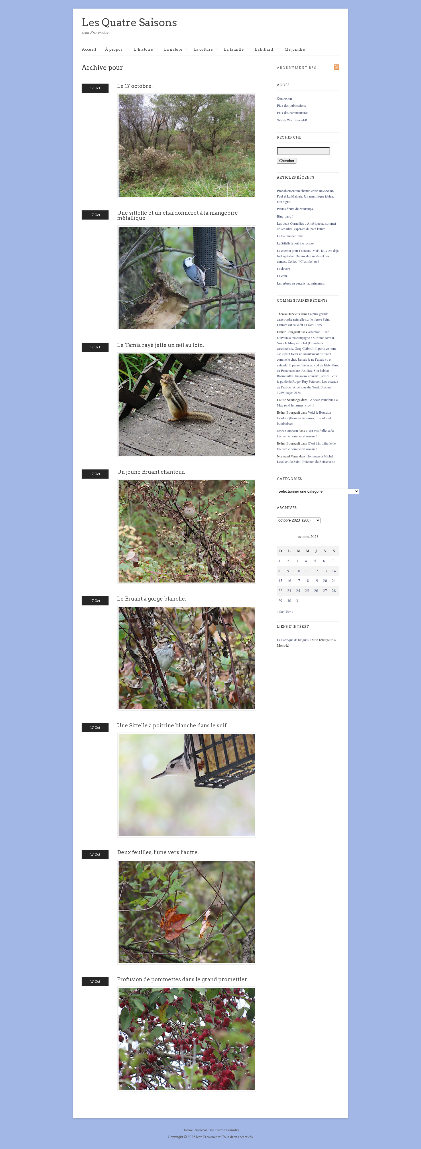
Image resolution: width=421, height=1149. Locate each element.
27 (325, 590)
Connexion (284, 98)
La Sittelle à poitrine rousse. (295, 243)
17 (298, 580)
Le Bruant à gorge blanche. (151, 599)
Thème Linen (192, 1130)
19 (316, 580)
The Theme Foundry (223, 1130)
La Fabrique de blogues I (294, 639)
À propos (114, 49)
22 (280, 590)
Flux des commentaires (292, 112)
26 (316, 590)
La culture (203, 49)
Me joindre (294, 49)
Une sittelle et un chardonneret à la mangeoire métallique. (177, 215)
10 (298, 570)
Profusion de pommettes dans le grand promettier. (182, 979)
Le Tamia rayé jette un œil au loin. (160, 345)
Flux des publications (291, 105)
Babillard (264, 49)
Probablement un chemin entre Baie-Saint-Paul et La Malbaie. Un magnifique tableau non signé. (306, 196)
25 (307, 590)
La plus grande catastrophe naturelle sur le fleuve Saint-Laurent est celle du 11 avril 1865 (304, 319)
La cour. (282, 275)
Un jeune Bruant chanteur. (151, 472)
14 (334, 570)
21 (334, 580)
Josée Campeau (287, 430)
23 (289, 590)
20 (325, 580)
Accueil (89, 49)
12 (316, 570)
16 (289, 580)
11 (307, 570)
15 (280, 580)
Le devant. (284, 268)
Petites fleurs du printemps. (295, 208)
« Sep (280, 611)
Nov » (289, 611)
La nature (173, 49)
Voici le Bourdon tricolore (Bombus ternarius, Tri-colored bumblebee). (304, 417)
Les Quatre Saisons (129, 22)
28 (334, 590)
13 (325, 570)
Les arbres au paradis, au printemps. (301, 283)
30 (289, 600)
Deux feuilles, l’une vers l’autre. (158, 852)
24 (298, 590)
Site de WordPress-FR (292, 120)
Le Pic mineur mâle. (290, 236)
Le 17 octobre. (135, 86)
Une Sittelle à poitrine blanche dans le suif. (172, 725)
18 (307, 580)
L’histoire (143, 49)
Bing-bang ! (285, 216)
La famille (233, 49)
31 (298, 600)
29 (280, 600)
